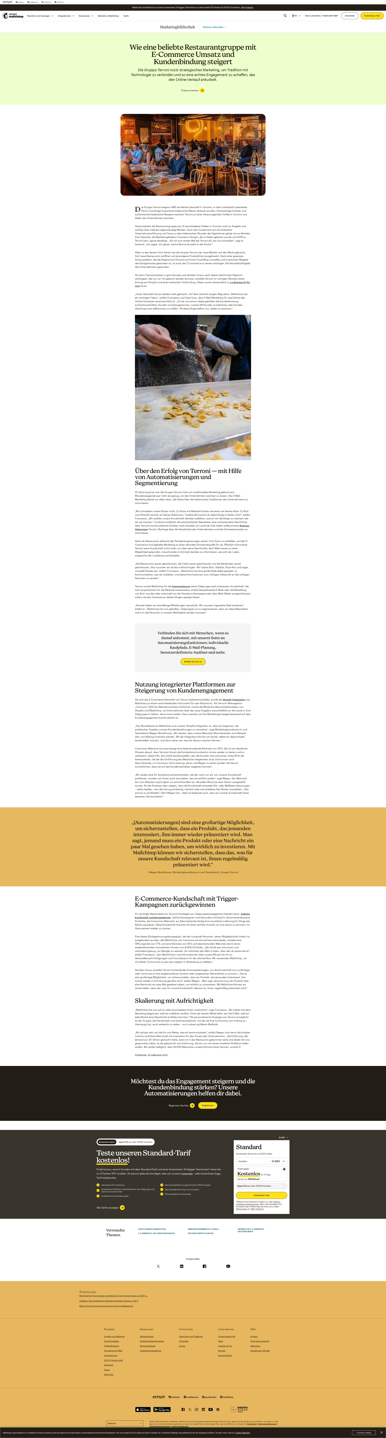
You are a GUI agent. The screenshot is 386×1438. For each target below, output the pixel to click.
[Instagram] (196, 1410)
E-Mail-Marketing (111, 1346)
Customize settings (364, 1432)
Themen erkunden (212, 26)
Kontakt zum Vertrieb (260, 1350)
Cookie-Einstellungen (180, 1426)
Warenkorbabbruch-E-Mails (203, 1229)
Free (217, 1173)
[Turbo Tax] (20, 2)
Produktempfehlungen (201, 1233)
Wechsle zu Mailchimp (108, 15)
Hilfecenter (255, 1346)
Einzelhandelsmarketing (152, 1229)
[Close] (381, 1432)
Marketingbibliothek (177, 27)
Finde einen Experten (259, 1341)
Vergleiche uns (110, 1355)
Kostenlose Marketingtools (152, 1341)
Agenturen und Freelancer (191, 1336)
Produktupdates (111, 1341)
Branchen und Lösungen (38, 15)
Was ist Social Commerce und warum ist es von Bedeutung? (106, 1306)
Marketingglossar (148, 1346)
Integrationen (64, 15)
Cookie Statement (242, 1432)
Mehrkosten (241, 1209)
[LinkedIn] (203, 1410)
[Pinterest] (217, 1410)
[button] (296, 15)
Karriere (221, 1350)
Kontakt (254, 1336)
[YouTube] (210, 1410)
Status (107, 1370)
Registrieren (208, 1105)
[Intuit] (7, 2)
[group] (296, 15)
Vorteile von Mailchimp (114, 1336)
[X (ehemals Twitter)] (189, 1410)
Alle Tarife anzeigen (107, 1207)
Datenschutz (252, 1424)
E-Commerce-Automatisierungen (156, 1233)
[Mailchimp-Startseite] (13, 15)
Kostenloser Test (372, 15)
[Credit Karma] (32, 2)
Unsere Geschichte (226, 1336)
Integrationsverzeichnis (150, 1350)
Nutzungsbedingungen (267, 1424)
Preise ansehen (190, 90)
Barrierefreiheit (225, 1355)
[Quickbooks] (46, 2)
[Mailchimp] (59, 2)
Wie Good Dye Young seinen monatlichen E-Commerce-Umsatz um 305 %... (113, 1296)
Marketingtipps (147, 1336)
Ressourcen (84, 15)
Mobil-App (108, 1374)
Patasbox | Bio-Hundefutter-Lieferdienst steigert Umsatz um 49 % (108, 1301)
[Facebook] (183, 1410)
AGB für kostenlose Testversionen (258, 1203)
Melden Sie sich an (193, 661)
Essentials (187, 1173)
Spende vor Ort (225, 1346)
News (220, 1341)
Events (182, 1346)
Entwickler (183, 1341)
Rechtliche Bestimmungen (159, 1426)
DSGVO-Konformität (113, 1360)
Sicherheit (108, 1365)
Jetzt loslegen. (247, 7)
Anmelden (350, 15)
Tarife (126, 15)
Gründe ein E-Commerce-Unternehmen (251, 1230)
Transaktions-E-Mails (113, 1350)
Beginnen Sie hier (179, 1105)
